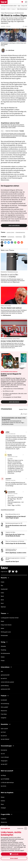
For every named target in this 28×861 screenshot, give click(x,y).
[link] (9, 6)
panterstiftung (5, 685)
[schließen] (25, 828)
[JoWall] (2, 432)
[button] (26, 2)
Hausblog (3, 650)
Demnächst (4, 750)
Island (2, 628)
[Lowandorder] (5, 492)
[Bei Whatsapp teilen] (15, 242)
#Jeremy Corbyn (10, 232)
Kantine (3, 800)
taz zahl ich (4, 678)
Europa (13, 9)
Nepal (2, 621)
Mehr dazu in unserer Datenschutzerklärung (14, 136)
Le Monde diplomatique (7, 782)
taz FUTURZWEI (5, 779)
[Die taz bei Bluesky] (13, 572)
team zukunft (4, 728)
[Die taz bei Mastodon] (10, 572)
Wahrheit (3, 607)
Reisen (2, 797)
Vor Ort (3, 753)
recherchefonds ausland (7, 682)
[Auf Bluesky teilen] (8, 242)
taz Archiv (3, 786)
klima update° (4, 707)
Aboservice (4, 822)
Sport (2, 596)
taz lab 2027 (4, 764)
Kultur (2, 592)
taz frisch (3, 732)
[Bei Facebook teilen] (12, 242)
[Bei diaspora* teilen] (18, 242)
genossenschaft (5, 675)
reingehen (3, 717)
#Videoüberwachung (20, 232)
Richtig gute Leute (6, 632)
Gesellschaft (4, 589)
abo (2, 671)
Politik (8, 9)
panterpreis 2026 (5, 689)
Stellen (3, 657)
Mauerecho (4, 710)
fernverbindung (5, 703)
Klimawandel (4, 635)
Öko (2, 585)
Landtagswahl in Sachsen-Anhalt (9, 617)
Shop (2, 804)
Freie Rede (4, 714)
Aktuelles (3, 646)
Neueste (21, 409)
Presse (3, 660)
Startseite (3, 9)
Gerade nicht (20, 828)
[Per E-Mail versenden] (2, 242)
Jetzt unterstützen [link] (14, 225)
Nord (2, 603)
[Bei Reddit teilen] (22, 242)
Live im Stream (5, 757)
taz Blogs (3, 775)
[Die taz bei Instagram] (16, 572)
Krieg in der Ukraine (6, 625)
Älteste (25, 409)
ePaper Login (4, 826)
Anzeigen (3, 808)
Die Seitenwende (5, 653)
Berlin (2, 600)
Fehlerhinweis (19, 236)
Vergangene (4, 760)
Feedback (3, 818)
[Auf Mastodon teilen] (5, 242)
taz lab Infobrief (5, 739)
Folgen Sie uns (4, 571)
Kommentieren (10, 236)
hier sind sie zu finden (7, 424)
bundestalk (4, 700)
